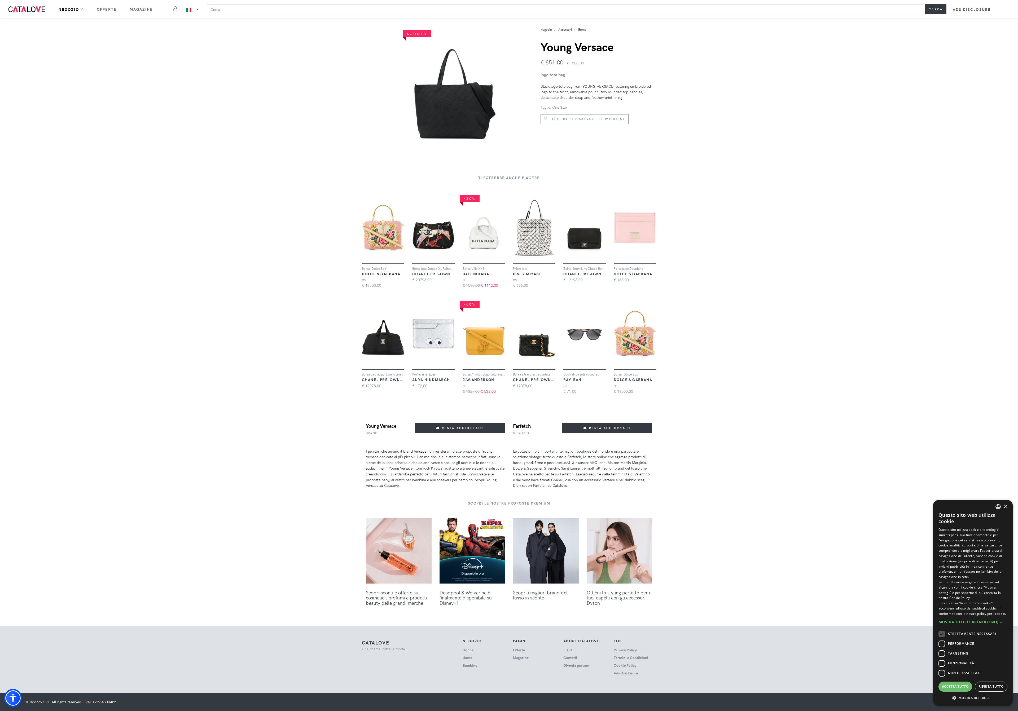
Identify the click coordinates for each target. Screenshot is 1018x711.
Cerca (936, 9)
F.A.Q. (568, 649)
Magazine (141, 9)
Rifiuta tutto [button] (991, 686)
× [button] (1005, 507)
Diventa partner (576, 665)
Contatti (570, 657)
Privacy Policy (625, 649)
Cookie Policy (625, 665)
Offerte (107, 9)
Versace (420, 451)
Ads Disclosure (972, 9)
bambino (470, 665)
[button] (13, 698)
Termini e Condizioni (631, 657)
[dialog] (973, 603)
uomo (467, 657)
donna (468, 649)
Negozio (69, 9)
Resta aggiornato (462, 428)
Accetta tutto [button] (955, 686)
